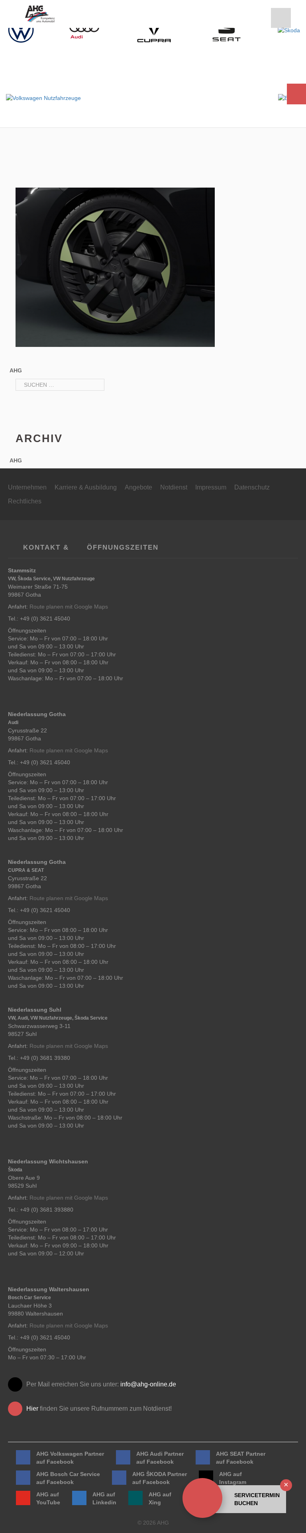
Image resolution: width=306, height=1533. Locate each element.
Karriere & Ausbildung (86, 487)
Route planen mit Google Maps (68, 606)
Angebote (138, 487)
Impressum (210, 487)
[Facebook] (23, 1457)
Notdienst (173, 487)
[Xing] (135, 1498)
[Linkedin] (79, 1498)
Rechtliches (24, 501)
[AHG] (39, 14)
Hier (32, 1408)
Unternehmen (27, 487)
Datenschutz (252, 487)
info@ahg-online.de (148, 1384)
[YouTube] (23, 1498)
